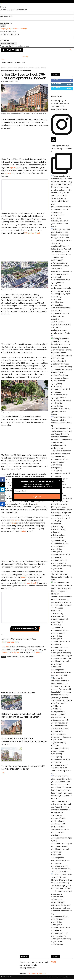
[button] (37, 481)
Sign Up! (37, 496)
